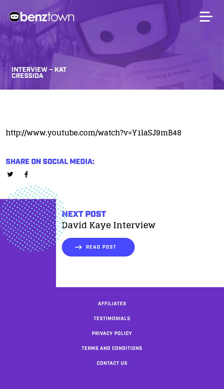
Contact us (112, 363)
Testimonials (112, 319)
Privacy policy (112, 334)
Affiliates (112, 304)
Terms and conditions (112, 349)
